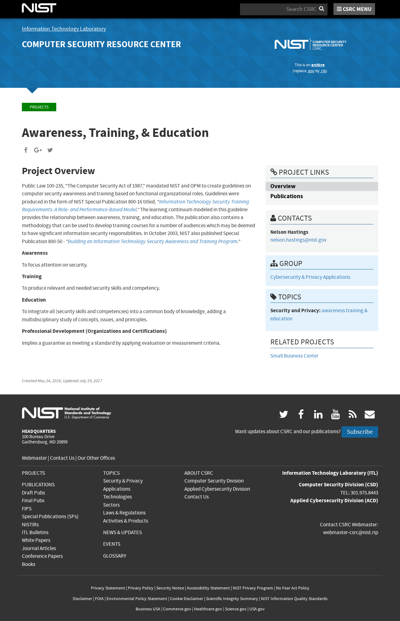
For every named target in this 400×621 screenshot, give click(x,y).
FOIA (99, 599)
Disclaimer (82, 599)
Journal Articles (39, 548)
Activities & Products (125, 521)
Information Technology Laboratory (64, 29)
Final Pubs (33, 500)
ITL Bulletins (35, 532)
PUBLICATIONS (38, 484)
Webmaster (34, 458)
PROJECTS (33, 473)
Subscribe (360, 432)
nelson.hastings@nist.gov (298, 240)
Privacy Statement (108, 588)
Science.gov (236, 609)
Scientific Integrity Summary (232, 599)
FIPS (27, 508)
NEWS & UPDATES (122, 532)
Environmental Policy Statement (137, 599)
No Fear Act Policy (292, 588)
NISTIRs (30, 524)
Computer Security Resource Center (101, 44)
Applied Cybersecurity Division (217, 489)
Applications (116, 489)
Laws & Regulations (124, 512)
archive (318, 65)
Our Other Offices (96, 458)
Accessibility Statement (208, 588)
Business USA (148, 609)
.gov (310, 70)
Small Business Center (294, 356)
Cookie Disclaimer (186, 599)
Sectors (111, 505)
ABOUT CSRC (198, 473)
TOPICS (111, 473)
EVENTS (111, 544)
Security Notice (170, 588)
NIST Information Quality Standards (294, 599)
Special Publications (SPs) (50, 516)
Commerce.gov (177, 609)
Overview (283, 186)
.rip (323, 70)
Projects (39, 107)
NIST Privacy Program (253, 588)
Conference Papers (42, 556)
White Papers (36, 540)
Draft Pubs (33, 492)
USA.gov (257, 609)
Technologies (117, 496)
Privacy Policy (140, 588)
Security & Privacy (123, 481)
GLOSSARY (114, 556)
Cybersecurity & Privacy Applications (310, 277)
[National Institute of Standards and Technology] (66, 412)
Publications (286, 196)
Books (28, 564)
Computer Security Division (214, 481)
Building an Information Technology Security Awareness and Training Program (153, 241)
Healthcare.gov (208, 609)
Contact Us (62, 458)
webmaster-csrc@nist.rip (350, 532)
